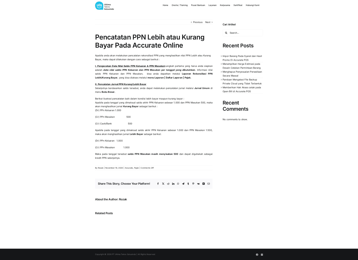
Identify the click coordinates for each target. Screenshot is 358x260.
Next (207, 22)
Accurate (129, 168)
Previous (197, 22)
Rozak (100, 168)
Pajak (136, 168)
